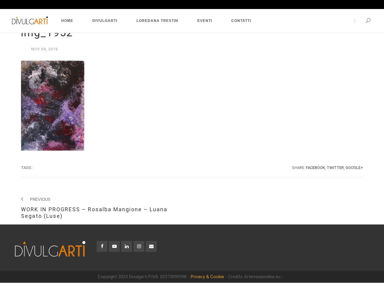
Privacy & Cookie (207, 276)
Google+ (354, 167)
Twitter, (336, 167)
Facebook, (316, 167)
